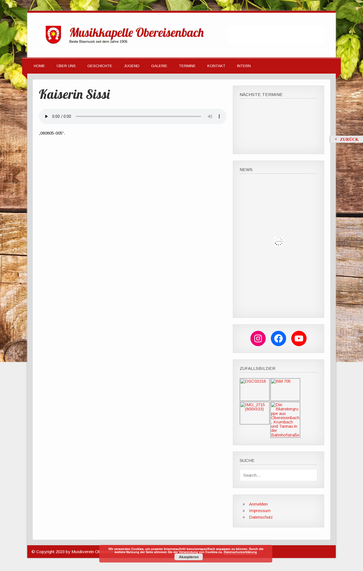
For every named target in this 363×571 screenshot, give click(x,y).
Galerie (159, 66)
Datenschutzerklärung (240, 552)
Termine (187, 66)
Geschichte (99, 66)
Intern (244, 66)
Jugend (132, 66)
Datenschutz (261, 517)
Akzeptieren (189, 556)
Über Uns (66, 66)
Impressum (260, 510)
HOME (39, 66)
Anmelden (258, 504)
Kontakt (216, 66)
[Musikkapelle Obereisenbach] (181, 42)
